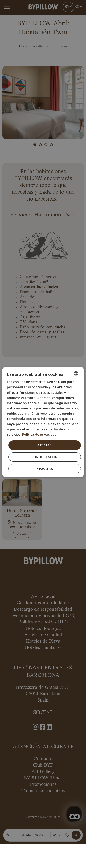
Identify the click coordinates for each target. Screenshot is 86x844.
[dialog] (43, 422)
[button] (44, 457)
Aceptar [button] (45, 445)
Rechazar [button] (44, 469)
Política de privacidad (39, 434)
